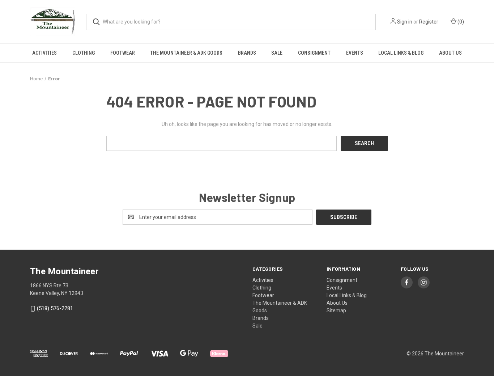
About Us (450, 53)
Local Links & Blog (400, 53)
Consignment (314, 53)
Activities (44, 53)
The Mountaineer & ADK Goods (186, 53)
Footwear (122, 53)
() (460, 22)
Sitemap (336, 310)
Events (354, 53)
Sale (276, 53)
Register (428, 22)
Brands (247, 53)
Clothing (83, 53)
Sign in (404, 22)
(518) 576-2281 (55, 308)
